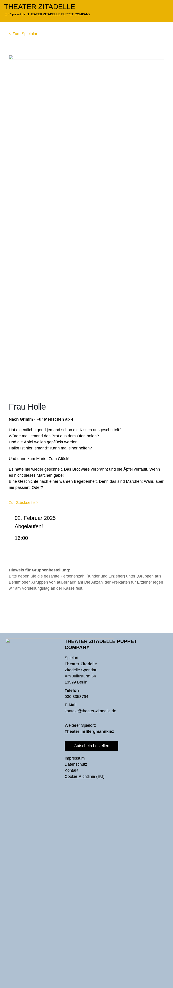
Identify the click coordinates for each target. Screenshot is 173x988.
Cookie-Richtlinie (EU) (85, 776)
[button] (165, 6)
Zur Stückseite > (23, 502)
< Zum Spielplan (23, 34)
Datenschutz (76, 764)
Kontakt (71, 770)
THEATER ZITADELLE (39, 7)
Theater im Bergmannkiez (89, 731)
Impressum (75, 758)
